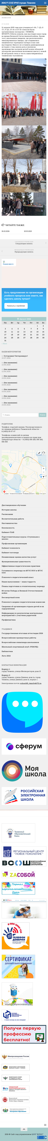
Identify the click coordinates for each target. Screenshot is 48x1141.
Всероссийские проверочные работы (19, 638)
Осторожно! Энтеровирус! (16, 356)
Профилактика (9, 620)
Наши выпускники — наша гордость (19, 582)
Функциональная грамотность (16, 561)
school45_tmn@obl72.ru (30, 683)
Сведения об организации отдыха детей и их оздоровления (23, 607)
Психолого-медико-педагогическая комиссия (23, 602)
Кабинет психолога (11, 548)
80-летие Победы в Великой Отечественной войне (22, 592)
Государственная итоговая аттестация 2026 (22, 633)
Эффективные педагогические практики (21, 566)
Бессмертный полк (11, 597)
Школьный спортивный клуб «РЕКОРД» (20, 647)
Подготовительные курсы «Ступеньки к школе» (21, 538)
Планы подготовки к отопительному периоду (23, 586)
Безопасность (8, 528)
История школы (9, 510)
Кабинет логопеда (10, 552)
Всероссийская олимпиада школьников (20, 642)
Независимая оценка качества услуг (19, 557)
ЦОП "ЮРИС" (37, 1134)
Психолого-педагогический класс (18, 577)
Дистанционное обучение (14, 505)
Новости (6, 17)
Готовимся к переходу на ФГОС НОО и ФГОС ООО (22, 571)
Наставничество (9, 523)
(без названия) (10, 362)
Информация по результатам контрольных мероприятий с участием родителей (22, 614)
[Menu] (45, 3)
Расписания (7, 514)
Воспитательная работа (13, 519)
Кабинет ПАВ (8, 532)
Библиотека (7, 651)
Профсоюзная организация (14, 543)
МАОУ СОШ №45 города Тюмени (18, 2)
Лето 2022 (6, 656)
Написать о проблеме (16, 306)
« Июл (4, 343)
